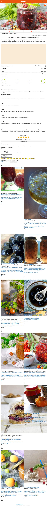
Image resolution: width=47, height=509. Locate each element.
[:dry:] (31, 158)
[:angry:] (25, 158)
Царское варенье (27, 219)
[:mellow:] (26, 158)
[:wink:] (7, 158)
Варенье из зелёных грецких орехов (9, 263)
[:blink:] (8, 158)
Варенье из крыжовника (18, 145)
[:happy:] (13, 158)
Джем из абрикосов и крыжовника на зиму (10, 487)
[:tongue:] (23, 158)
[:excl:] (6, 158)
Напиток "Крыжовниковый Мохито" (31, 487)
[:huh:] (34, 158)
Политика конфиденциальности (23, 507)
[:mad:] (1, 158)
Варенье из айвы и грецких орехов (31, 413)
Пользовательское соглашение (23, 505)
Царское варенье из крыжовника (8, 191)
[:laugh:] (32, 158)
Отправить (13, 161)
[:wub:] (28, 159)
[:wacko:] (11, 158)
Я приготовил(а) (23, 141)
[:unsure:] (14, 158)
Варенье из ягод (27, 145)
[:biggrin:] (19, 158)
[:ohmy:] (3, 158)
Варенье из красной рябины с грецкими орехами (34, 370)
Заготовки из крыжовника (7, 145)
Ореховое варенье (28, 311)
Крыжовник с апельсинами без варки (9, 370)
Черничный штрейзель (6, 434)
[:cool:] (17, 158)
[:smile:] (22, 158)
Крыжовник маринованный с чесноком (10, 316)
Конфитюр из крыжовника (29, 264)
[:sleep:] (29, 158)
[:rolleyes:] (16, 158)
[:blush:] (20, 158)
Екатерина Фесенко (42, 35)
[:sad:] (10, 158)
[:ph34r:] (4, 158)
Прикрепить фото (6, 161)
